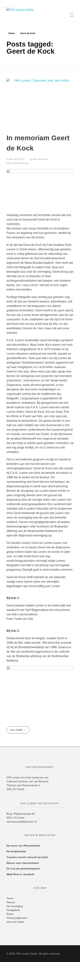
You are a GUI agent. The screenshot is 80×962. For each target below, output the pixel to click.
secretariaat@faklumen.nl (22, 821)
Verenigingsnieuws (17, 162)
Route (10, 913)
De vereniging (15, 906)
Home (11, 33)
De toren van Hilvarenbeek (23, 845)
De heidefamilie (16, 851)
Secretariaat (40, 159)
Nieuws (11, 902)
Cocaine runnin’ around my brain (27, 857)
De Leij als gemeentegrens (23, 868)
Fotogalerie (13, 910)
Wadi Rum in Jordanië (20, 874)
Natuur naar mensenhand (23, 862)
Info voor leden (15, 921)
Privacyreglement (17, 917)
